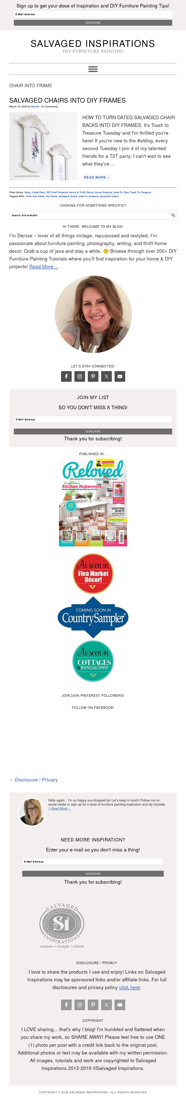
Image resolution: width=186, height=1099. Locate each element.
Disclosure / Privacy (36, 779)
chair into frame (35, 196)
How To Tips (121, 192)
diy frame (51, 196)
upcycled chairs (109, 196)
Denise (35, 106)
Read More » (97, 177)
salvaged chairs (68, 196)
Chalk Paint (38, 192)
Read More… (43, 266)
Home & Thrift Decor (81, 192)
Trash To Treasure (140, 192)
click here (129, 987)
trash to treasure (88, 196)
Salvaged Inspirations (93, 42)
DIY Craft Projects (57, 192)
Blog (27, 192)
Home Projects (103, 192)
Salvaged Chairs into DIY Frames (67, 99)
